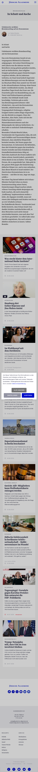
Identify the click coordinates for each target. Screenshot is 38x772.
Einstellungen (12, 395)
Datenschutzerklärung (19, 384)
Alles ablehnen (19, 390)
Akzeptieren (28, 395)
